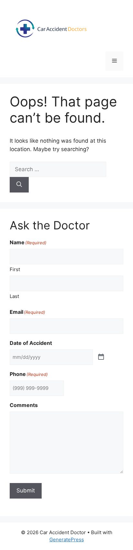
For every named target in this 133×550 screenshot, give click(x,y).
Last (14, 296)
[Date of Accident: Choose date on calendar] (101, 357)
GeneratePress (66, 539)
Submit (25, 490)
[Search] (19, 184)
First (15, 269)
